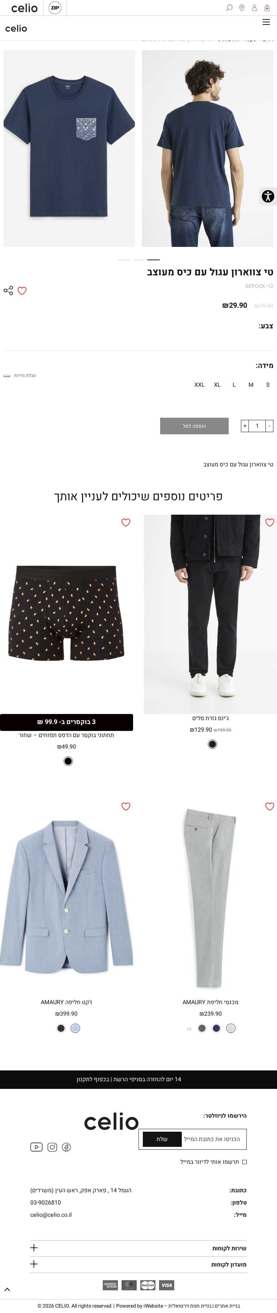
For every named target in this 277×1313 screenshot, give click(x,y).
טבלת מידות (25, 375)
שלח (162, 1139)
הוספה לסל (194, 426)
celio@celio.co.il (51, 1215)
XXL (199, 385)
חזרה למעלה (7, 1290)
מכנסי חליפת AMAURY (210, 1002)
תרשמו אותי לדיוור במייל (210, 1162)
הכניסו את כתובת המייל (212, 1139)
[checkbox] (244, 1162)
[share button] (8, 291)
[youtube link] (36, 1149)
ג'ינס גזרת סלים (210, 718)
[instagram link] (52, 1149)
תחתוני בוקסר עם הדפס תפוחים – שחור (66, 735)
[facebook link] (66, 1149)
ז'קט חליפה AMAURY (66, 1002)
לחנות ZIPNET (55, 7)
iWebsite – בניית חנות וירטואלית (192, 1306)
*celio (16, 28)
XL (217, 385)
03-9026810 (45, 1202)
